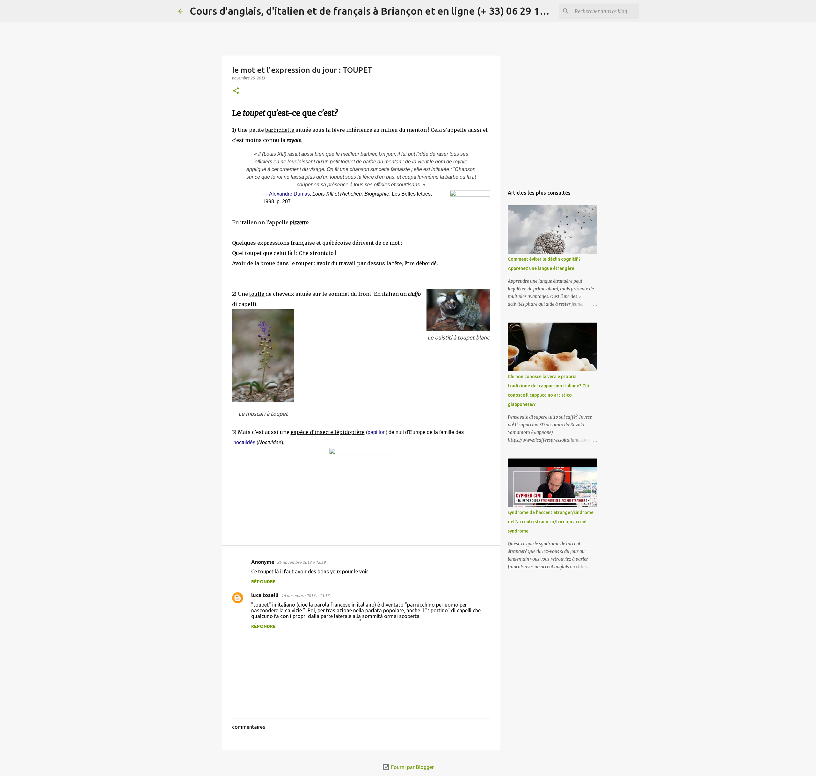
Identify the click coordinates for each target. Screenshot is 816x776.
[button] (236, 91)
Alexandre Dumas (289, 194)
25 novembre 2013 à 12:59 (301, 562)
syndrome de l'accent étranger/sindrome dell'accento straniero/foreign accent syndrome (551, 522)
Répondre (263, 581)
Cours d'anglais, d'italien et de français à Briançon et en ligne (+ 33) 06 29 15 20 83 (381, 11)
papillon (377, 432)
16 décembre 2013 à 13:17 (305, 595)
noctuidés (244, 442)
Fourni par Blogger (412, 767)
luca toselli (265, 595)
